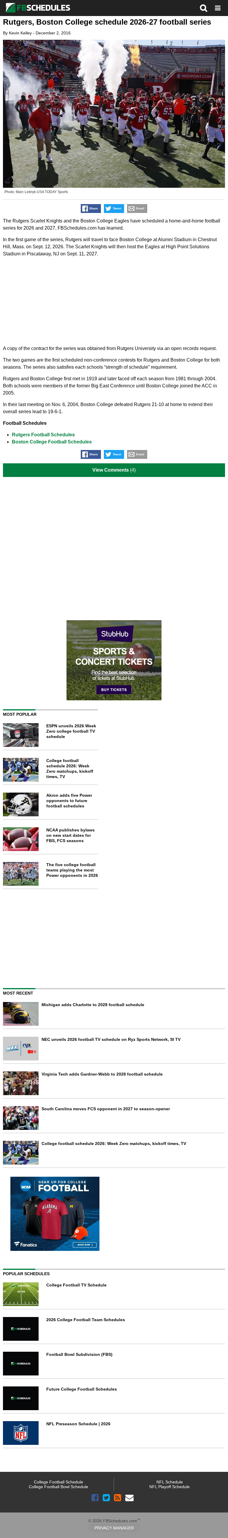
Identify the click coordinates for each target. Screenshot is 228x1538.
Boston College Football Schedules (52, 441)
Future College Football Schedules (81, 1389)
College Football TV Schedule (76, 1285)
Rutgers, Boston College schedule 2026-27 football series (107, 22)
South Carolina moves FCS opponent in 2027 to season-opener (106, 1108)
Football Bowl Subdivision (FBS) (79, 1354)
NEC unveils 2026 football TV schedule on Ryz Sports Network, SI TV (111, 1039)
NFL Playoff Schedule (169, 1486)
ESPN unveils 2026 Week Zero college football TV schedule (71, 731)
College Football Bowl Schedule (58, 1486)
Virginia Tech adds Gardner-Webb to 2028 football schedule (102, 1074)
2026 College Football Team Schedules (85, 1319)
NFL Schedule (169, 1482)
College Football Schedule (58, 1482)
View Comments (110, 470)
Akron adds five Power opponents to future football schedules (69, 800)
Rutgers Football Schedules (43, 434)
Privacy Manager (114, 1528)
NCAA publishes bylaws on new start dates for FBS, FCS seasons (70, 835)
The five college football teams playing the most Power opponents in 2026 (72, 870)
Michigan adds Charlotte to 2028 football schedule (93, 1004)
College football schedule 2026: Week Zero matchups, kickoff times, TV (114, 1143)
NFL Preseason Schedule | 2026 (78, 1423)
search (203, 8)
